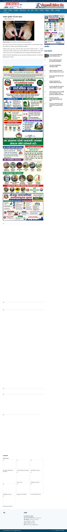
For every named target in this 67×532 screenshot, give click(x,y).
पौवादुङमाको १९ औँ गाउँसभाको (21, 494)
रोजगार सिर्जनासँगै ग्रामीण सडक (36, 494)
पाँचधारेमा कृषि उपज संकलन (35, 470)
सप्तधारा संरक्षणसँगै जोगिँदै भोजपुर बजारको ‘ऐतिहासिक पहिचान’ (55, 55)
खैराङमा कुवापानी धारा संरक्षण (7, 506)
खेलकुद (47, 10)
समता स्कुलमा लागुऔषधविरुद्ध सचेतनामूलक (8, 471)
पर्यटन (36, 10)
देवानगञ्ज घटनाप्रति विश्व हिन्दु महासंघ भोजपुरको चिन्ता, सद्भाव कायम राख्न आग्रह (56, 105)
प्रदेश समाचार (23, 10)
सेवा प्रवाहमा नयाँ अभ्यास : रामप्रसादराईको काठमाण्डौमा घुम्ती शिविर (55, 99)
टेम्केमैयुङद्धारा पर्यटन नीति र (35, 482)
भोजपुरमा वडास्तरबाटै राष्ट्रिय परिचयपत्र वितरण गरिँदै (56, 76)
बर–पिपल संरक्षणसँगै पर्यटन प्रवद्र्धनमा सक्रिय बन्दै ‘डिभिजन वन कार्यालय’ (56, 87)
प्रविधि (52, 10)
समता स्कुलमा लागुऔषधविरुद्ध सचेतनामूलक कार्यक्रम (55, 66)
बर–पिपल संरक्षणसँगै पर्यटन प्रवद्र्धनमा (23, 470)
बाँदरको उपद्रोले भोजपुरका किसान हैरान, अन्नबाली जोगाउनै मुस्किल (55, 60)
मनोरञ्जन (41, 10)
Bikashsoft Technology (60, 530)
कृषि (32, 10)
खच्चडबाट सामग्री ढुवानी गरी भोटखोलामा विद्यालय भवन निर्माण (55, 82)
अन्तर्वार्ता (16, 10)
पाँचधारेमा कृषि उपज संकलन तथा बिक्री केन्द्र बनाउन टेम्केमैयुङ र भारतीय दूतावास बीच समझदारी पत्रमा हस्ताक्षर (56, 93)
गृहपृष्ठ (5, 10)
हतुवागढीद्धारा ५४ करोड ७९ (7, 494)
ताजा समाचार (48, 51)
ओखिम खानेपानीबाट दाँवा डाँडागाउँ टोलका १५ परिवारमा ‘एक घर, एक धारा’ (56, 71)
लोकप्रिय (46, 46)
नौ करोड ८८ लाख (19, 482)
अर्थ (28, 10)
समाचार (10, 10)
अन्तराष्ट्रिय (57, 10)
